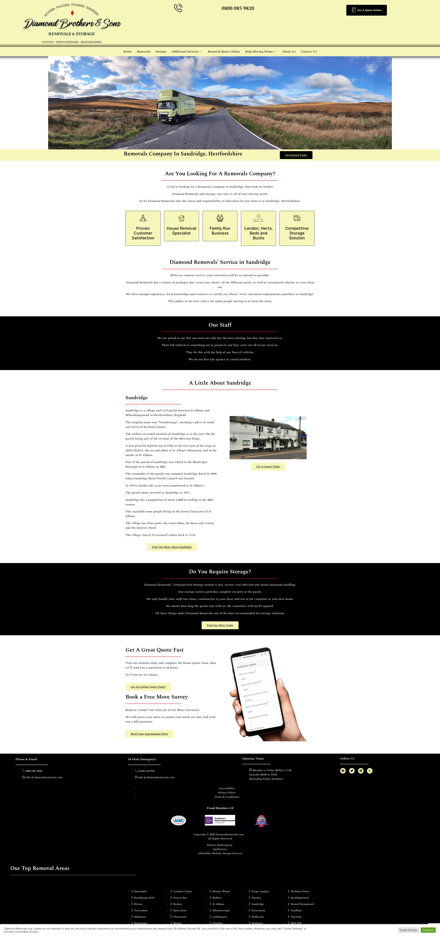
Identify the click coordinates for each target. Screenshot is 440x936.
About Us (289, 51)
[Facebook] (343, 771)
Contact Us (309, 51)
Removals (143, 51)
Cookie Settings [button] (408, 930)
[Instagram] (369, 771)
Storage (161, 51)
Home (127, 51)
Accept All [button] (428, 930)
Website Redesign (218, 845)
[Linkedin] (361, 771)
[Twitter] (352, 771)
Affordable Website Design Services (220, 853)
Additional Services (185, 51)
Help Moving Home (259, 51)
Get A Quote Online (369, 10)
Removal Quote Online (224, 51)
